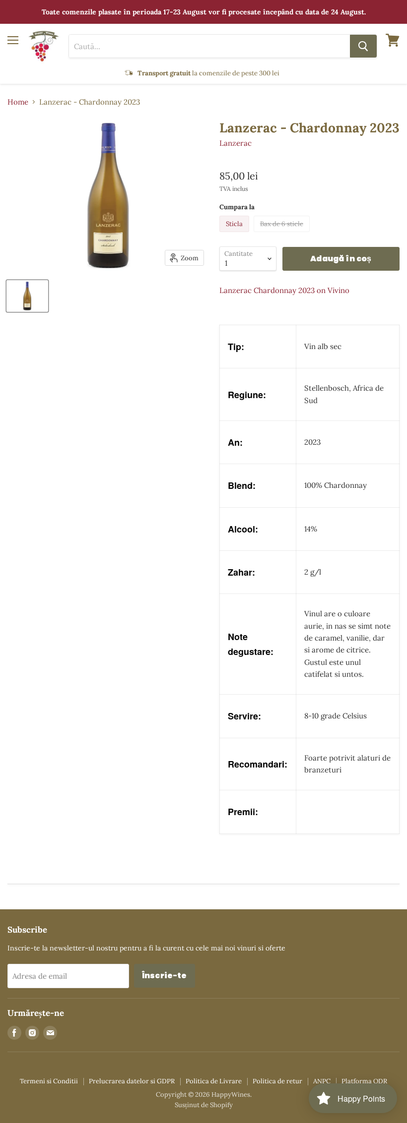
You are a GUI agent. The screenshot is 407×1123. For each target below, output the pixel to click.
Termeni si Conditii (49, 1081)
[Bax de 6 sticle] (283, 234)
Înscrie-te (164, 975)
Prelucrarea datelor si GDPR (132, 1081)
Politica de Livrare (214, 1081)
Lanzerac (235, 143)
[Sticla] (235, 234)
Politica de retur (277, 1081)
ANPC (322, 1081)
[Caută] (363, 46)
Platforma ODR (364, 1081)
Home (17, 102)
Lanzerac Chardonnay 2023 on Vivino (284, 290)
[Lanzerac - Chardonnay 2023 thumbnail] (27, 296)
